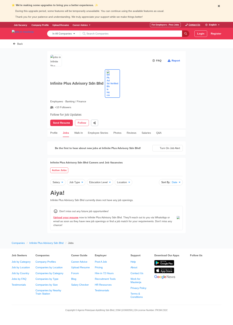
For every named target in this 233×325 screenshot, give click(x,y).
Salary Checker (80, 284)
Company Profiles (45, 261)
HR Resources (103, 284)
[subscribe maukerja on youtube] (208, 263)
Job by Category (21, 261)
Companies (18, 242)
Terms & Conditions (137, 295)
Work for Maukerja (136, 280)
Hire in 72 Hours (104, 273)
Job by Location (21, 267)
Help (133, 261)
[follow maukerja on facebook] (192, 263)
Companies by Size (46, 284)
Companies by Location (49, 267)
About (134, 267)
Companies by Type (46, 278)
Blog (73, 278)
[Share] (94, 123)
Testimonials (19, 284)
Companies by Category (49, 273)
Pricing (99, 267)
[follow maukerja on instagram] (216, 263)
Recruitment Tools (105, 278)
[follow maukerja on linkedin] (192, 272)
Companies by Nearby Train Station (48, 292)
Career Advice (79, 261)
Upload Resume (80, 267)
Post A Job (101, 261)
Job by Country (20, 273)
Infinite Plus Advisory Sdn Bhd (46, 242)
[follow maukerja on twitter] (200, 263)
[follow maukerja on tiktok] (200, 272)
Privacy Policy (138, 288)
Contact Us (137, 273)
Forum (75, 273)
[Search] (185, 33)
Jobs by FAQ (19, 278)
